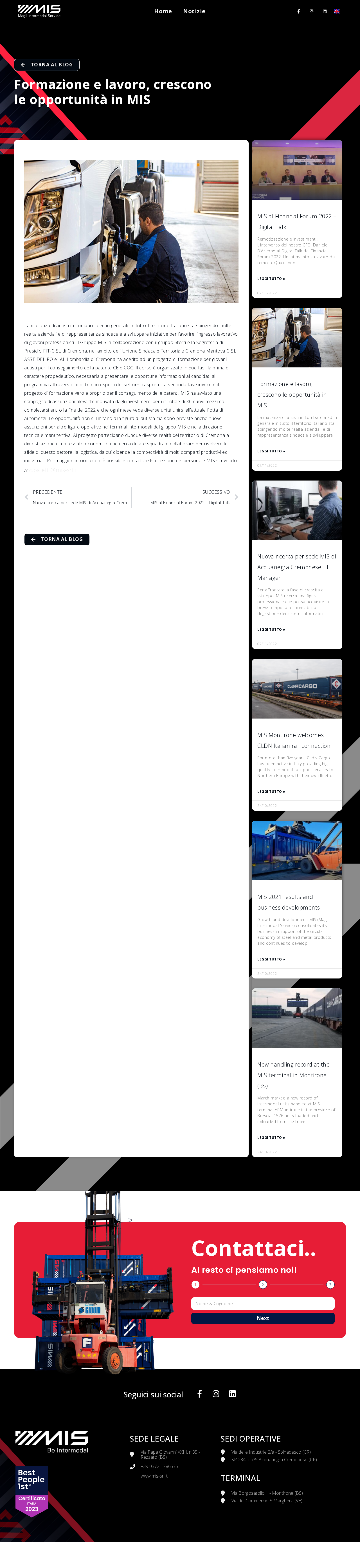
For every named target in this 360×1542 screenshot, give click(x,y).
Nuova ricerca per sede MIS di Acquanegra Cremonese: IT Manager (296, 567)
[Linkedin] (325, 11)
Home (163, 11)
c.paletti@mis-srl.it (53, 470)
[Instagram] (311, 11)
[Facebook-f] (298, 11)
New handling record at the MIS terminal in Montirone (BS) (293, 1075)
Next (263, 1318)
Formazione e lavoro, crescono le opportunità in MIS (292, 394)
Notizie (194, 11)
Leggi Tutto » (271, 278)
